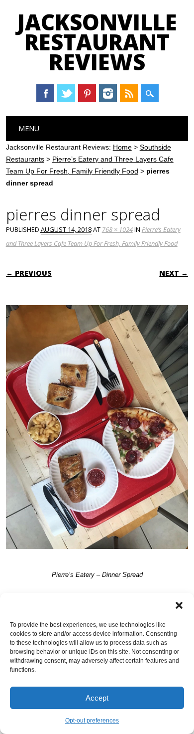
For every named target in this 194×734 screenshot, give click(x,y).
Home (122, 147)
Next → (173, 273)
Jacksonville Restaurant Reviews (97, 42)
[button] (179, 605)
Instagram (108, 93)
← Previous (29, 273)
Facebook (45, 93)
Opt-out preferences (92, 720)
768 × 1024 (117, 229)
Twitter (66, 93)
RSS (129, 93)
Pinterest (87, 93)
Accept (97, 698)
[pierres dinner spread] (97, 558)
